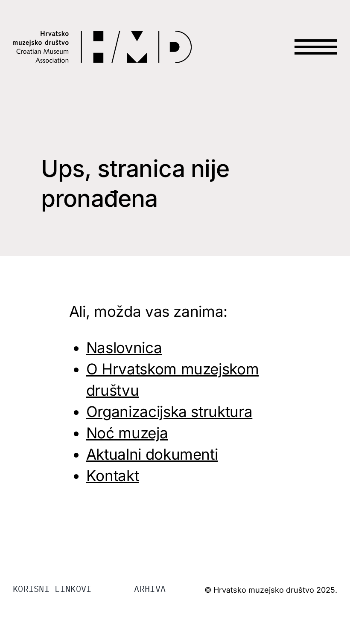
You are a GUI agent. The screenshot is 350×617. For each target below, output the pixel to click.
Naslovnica (124, 347)
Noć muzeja (127, 433)
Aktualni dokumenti (152, 454)
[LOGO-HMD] (102, 35)
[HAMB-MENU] (316, 30)
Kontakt (112, 475)
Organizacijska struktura (169, 411)
